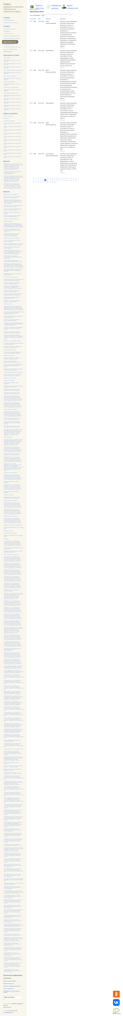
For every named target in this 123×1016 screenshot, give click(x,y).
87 (68, 180)
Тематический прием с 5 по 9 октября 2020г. (13, 527)
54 (38, 178)
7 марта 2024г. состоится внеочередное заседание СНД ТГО (13, 772)
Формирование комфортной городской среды (11, 590)
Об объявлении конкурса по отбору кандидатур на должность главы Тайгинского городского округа (13, 666)
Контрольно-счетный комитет (12, 36)
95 (40, 182)
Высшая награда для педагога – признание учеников (12, 297)
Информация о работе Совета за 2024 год (12, 105)
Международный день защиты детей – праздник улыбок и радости (13, 279)
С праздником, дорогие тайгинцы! (13, 372)
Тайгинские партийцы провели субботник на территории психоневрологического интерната (13, 286)
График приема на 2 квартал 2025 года (12, 139)
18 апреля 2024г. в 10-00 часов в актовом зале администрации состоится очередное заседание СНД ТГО (13, 775)
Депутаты (6, 118)
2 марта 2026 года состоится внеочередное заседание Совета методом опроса (12, 919)
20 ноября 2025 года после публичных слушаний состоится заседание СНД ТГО (13, 878)
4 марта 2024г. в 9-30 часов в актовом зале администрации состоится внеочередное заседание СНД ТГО (13, 751)
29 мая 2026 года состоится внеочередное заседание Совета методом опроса (12, 943)
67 (68, 178)
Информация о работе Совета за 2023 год (12, 102)
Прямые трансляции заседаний (12, 38)
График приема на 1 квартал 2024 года (12, 123)
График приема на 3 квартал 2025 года (12, 143)
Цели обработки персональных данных (11, 992)
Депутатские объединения (11, 87)
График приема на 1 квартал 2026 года (12, 150)
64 (61, 178)
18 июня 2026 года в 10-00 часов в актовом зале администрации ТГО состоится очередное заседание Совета (13, 947)
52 (33, 178)
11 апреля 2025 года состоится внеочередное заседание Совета (12, 844)
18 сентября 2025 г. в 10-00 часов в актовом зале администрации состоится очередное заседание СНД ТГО (13, 868)
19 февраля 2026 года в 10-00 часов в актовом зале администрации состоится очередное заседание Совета (13, 909)
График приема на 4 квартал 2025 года (12, 146)
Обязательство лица (8, 983)
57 (45, 178)
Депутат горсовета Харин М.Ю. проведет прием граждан (12, 300)
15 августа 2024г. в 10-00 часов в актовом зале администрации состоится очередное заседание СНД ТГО (13, 792)
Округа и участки (8, 116)
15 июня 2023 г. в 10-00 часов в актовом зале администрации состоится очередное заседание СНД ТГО (13, 707)
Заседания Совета (8, 44)
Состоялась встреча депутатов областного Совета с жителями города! (12, 421)
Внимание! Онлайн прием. (11, 472)
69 (73, 178)
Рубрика (48, 19)
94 (38, 182)
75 (40, 180)
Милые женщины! (8, 221)
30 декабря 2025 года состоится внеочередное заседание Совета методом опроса (12, 905)
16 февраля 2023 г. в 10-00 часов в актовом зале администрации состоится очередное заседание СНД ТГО (13, 680)
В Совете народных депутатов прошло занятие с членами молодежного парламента (12, 233)
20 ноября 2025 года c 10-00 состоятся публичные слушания (13, 883)
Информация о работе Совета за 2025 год (12, 108)
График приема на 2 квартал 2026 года (12, 156)
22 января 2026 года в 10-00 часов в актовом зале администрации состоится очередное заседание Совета (13, 899)
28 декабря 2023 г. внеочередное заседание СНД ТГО (12, 740)
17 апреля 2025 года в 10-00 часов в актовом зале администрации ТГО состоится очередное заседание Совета (13, 838)
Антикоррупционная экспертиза (12, 46)
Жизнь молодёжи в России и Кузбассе (11, 762)
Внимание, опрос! (8, 530)
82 (57, 180)
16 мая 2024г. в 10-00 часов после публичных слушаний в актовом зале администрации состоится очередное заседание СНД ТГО (13, 781)
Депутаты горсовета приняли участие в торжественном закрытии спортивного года (13, 311)
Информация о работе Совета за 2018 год (12, 78)
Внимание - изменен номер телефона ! (11, 382)
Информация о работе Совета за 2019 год (12, 84)
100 (53, 182)
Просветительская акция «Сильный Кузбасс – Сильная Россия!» (13, 765)
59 (50, 178)
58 (47, 178)
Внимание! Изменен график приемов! (11, 481)
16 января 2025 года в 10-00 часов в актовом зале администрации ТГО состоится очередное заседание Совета (13, 816)
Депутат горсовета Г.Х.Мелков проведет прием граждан (12, 357)
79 (50, 180)
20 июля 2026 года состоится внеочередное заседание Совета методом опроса (12, 969)
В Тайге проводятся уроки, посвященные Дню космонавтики (13, 260)
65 (64, 178)
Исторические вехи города (11, 22)
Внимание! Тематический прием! (12, 525)
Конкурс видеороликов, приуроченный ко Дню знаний (12, 361)
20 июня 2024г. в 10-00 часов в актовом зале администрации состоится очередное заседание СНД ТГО (13, 787)
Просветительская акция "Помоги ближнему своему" (12, 769)
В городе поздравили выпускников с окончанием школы (13, 343)
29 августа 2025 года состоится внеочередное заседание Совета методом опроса (12, 864)
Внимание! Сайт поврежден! (11, 194)
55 (40, 178)
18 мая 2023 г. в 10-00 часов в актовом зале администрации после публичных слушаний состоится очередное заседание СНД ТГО (13, 701)
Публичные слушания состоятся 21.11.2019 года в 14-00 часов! (12, 426)
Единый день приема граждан (12, 238)
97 (45, 182)
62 (57, 178)
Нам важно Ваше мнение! (10, 409)
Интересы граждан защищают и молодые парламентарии (12, 282)
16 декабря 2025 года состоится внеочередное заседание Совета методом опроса (12, 895)
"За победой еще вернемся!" (11, 277)
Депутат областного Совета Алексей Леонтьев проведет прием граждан (13, 243)
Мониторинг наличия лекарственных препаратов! (13, 547)
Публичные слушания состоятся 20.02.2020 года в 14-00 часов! (12, 453)
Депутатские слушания (10, 76)
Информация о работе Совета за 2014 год (12, 63)
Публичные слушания (9, 81)
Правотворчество (34, 9)
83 (59, 180)
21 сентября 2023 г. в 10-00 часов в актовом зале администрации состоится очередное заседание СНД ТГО (13, 718)
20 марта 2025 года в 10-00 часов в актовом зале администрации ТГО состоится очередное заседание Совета (13, 833)
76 (43, 180)
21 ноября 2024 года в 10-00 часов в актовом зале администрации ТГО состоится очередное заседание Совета (13, 804)
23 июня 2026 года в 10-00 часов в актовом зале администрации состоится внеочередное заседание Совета (13, 957)
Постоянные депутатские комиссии (13, 70)
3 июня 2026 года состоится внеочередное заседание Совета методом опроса (12, 953)
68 (71, 178)
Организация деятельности (11, 93)
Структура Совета (8, 33)
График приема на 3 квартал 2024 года (12, 129)
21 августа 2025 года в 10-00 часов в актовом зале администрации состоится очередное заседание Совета (13, 858)
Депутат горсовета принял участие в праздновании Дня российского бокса (13, 364)
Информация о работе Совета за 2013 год (12, 60)
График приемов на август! (11, 516)
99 (50, 182)
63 (59, 178)
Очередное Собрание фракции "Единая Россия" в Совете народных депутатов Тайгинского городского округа (13, 335)
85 (64, 180)
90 (75, 180)
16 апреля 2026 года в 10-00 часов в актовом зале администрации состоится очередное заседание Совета (13, 928)
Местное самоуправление (10, 49)
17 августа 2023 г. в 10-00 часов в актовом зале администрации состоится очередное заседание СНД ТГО (13, 712)
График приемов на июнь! (11, 500)
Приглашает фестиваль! (10, 378)
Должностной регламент (9, 981)
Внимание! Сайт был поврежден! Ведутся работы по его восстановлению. (12, 171)
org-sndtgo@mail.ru (8, 1012)
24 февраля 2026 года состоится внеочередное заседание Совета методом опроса (12, 915)
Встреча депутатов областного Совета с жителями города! (12, 418)
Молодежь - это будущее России (12, 340)
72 (33, 180)
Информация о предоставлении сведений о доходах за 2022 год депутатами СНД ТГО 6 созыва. (12, 691)
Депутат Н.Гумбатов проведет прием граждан (12, 247)
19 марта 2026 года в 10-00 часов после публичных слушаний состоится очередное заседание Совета (13, 924)
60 (52, 178)
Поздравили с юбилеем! (10, 349)
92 (33, 182)
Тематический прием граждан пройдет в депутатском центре (12, 331)
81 (54, 180)
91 (78, 180)
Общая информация (9, 20)
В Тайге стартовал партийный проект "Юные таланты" (12, 319)
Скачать (62, 48)
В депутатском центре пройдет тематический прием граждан (12, 352)
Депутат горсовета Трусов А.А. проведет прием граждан (12, 290)
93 (36, 182)
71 (78, 178)
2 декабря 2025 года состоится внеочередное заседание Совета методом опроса (12, 886)
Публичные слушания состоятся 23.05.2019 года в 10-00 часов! (12, 389)
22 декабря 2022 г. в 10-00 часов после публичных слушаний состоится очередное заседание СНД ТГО (13, 670)
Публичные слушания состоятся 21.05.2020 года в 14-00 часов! (12, 497)
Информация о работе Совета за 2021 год (12, 95)
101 (56, 182)
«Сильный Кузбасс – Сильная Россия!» (13, 749)
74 (38, 180)
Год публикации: (37, 15)
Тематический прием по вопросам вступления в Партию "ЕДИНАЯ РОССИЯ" (13, 269)
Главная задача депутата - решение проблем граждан (13, 316)
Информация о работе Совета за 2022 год (12, 98)
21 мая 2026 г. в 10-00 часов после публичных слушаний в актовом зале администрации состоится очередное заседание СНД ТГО (13, 937)
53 (36, 178)
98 (47, 182)
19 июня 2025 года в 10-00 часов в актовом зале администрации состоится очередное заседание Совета (13, 853)
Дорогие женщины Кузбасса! (11, 219)
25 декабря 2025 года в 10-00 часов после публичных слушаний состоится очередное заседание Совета (13, 891)
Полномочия (7, 31)
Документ (63, 19)
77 (45, 180)
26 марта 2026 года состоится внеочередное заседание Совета (12, 934)
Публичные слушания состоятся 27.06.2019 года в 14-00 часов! (12, 392)
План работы (7, 57)
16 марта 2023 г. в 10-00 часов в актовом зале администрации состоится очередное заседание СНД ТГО (13, 686)
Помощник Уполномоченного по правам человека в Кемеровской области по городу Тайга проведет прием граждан (13, 200)
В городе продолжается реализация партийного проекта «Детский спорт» (13, 327)
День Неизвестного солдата (11, 554)
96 (43, 182)
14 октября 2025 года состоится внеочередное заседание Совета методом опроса (12, 874)
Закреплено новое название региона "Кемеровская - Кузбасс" (13, 386)
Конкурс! (6, 538)
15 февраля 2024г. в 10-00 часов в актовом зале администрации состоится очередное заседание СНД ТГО (13, 743)
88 (71, 180)
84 (61, 180)
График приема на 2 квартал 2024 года (12, 126)
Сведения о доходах (9, 120)
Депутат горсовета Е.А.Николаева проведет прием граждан (13, 208)
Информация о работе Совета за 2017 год (12, 72)
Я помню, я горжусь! (9, 494)
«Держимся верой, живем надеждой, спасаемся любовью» (13, 551)
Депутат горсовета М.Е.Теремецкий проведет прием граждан (13, 369)
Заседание (33, 19)
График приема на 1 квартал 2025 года (12, 136)
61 (54, 178)
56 (43, 178)
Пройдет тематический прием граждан (12, 212)
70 (75, 178)
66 (66, 178)
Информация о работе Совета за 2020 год (12, 89)
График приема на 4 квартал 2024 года (12, 133)
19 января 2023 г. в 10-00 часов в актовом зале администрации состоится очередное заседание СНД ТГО (13, 675)
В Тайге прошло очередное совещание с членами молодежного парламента (13, 256)
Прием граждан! (8, 437)
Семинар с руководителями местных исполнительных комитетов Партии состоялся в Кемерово (13, 323)
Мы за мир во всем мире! (10, 533)
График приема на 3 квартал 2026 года (12, 153)
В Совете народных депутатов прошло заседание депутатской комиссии (12, 229)
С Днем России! (8, 304)
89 (73, 180)
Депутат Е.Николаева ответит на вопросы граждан (12, 240)
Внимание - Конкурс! (9, 380)
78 (47, 180)
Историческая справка (10, 28)
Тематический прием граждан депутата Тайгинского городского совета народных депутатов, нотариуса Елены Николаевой (13, 250)
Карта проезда (7, 1007)
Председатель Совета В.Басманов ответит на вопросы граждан (13, 374)
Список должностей (8, 988)
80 (52, 180)
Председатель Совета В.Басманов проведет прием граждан (13, 196)
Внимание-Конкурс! (9, 355)
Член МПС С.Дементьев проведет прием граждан (12, 273)
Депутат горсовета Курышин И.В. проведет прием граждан (12, 215)
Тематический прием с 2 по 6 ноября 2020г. (13, 535)
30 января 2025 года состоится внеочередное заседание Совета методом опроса (12, 828)
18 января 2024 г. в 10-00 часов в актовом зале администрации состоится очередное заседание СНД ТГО (13, 734)
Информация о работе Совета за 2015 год (12, 67)
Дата (39, 19)
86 (66, 180)
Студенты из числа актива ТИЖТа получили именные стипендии (13, 293)
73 (36, 180)
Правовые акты (8, 51)
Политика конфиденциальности (11, 986)
